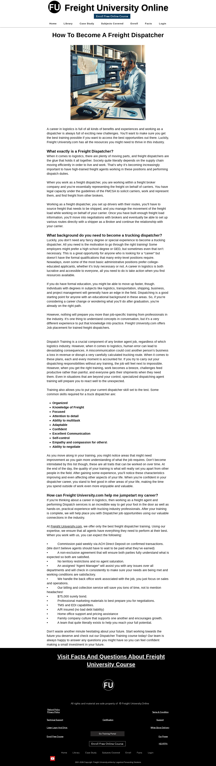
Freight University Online (116, 8)
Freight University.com (66, 526)
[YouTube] (52, 758)
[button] (112, 16)
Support (160, 720)
